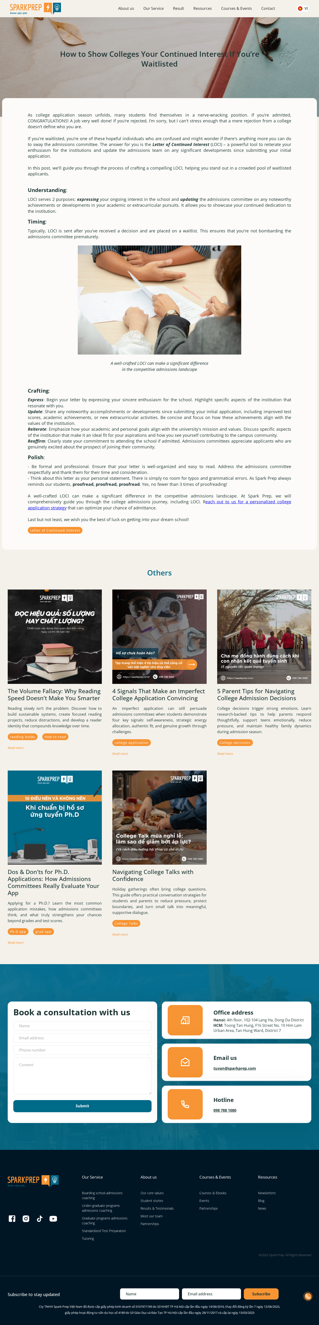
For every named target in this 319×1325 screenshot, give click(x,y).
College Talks (126, 923)
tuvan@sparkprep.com (234, 1068)
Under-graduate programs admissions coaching (101, 1208)
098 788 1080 (224, 1110)
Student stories (152, 1200)
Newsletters (267, 1193)
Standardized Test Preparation (104, 1231)
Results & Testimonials (157, 1208)
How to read (55, 737)
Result (178, 8)
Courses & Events (236, 8)
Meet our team (152, 1216)
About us (126, 8)
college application (132, 742)
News (262, 1208)
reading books (22, 737)
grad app (43, 931)
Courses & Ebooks (213, 1193)
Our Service (153, 8)
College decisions (235, 742)
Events (204, 1200)
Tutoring (88, 1238)
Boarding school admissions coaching (102, 1195)
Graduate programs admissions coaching (105, 1220)
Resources (202, 8)
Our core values (152, 1193)
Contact (268, 8)
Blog (261, 1200)
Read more (16, 748)
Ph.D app (18, 931)
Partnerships (150, 1224)
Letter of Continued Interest (55, 530)
